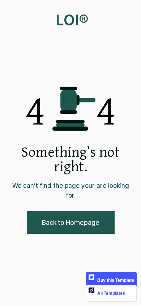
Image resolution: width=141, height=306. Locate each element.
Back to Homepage (70, 222)
